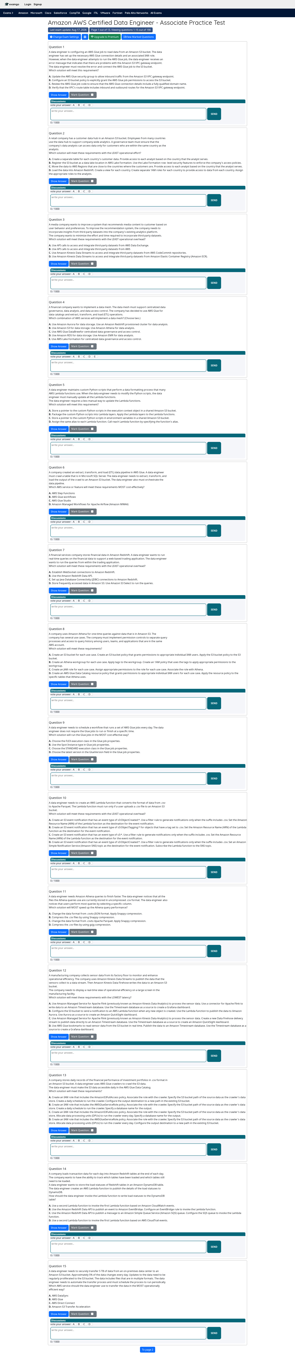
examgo (14, 4)
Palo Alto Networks (136, 12)
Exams (7, 12)
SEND (214, 114)
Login (27, 4)
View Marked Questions (140, 37)
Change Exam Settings (65, 37)
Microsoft (36, 12)
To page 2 (147, 1349)
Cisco (48, 12)
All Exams (156, 12)
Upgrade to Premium (106, 37)
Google (86, 12)
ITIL (96, 12)
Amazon (23, 12)
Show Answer (59, 95)
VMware (105, 12)
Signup (38, 4)
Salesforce (60, 12)
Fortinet (117, 12)
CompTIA (74, 12)
